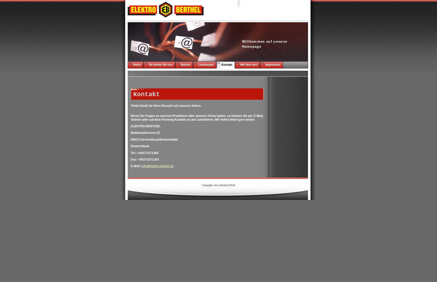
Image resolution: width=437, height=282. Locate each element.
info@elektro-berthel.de (157, 166)
